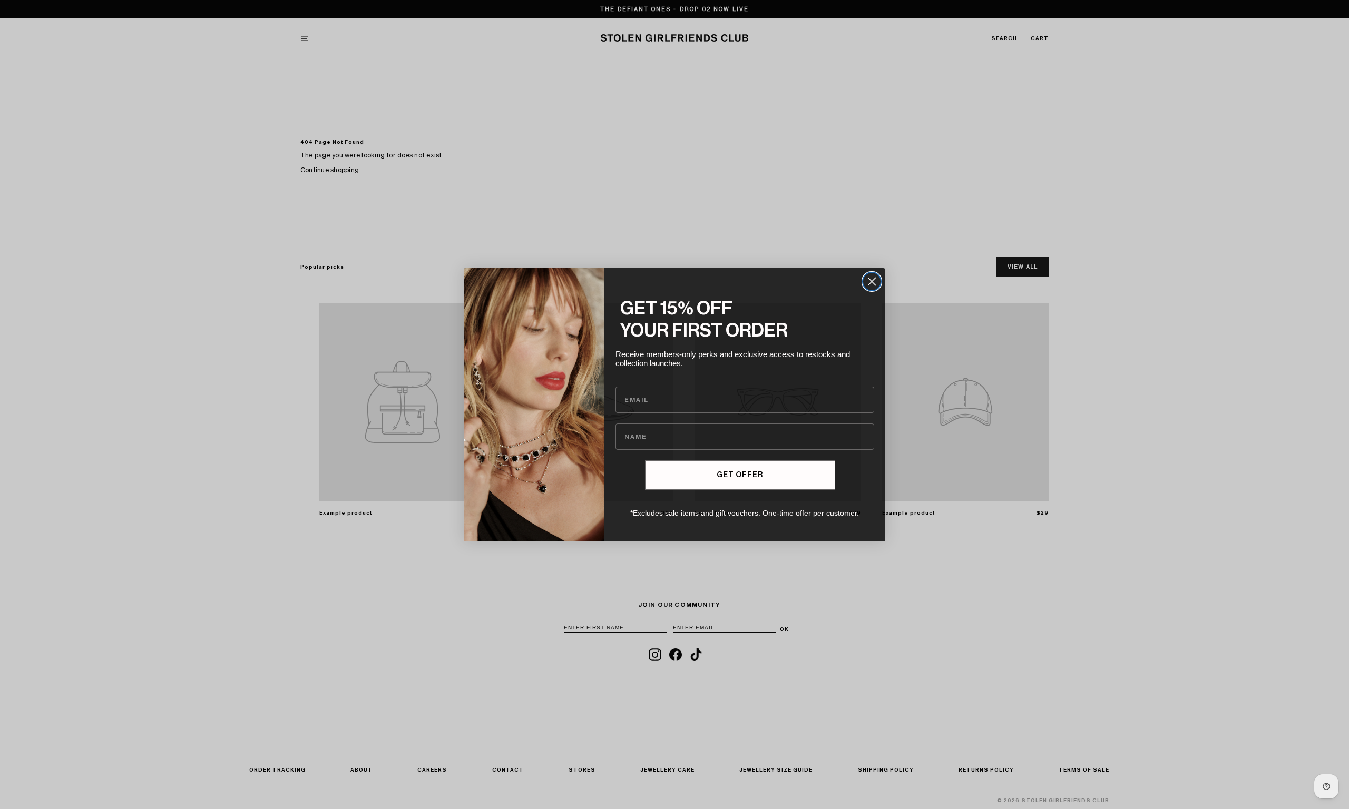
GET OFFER (740, 475)
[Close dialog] (872, 281)
